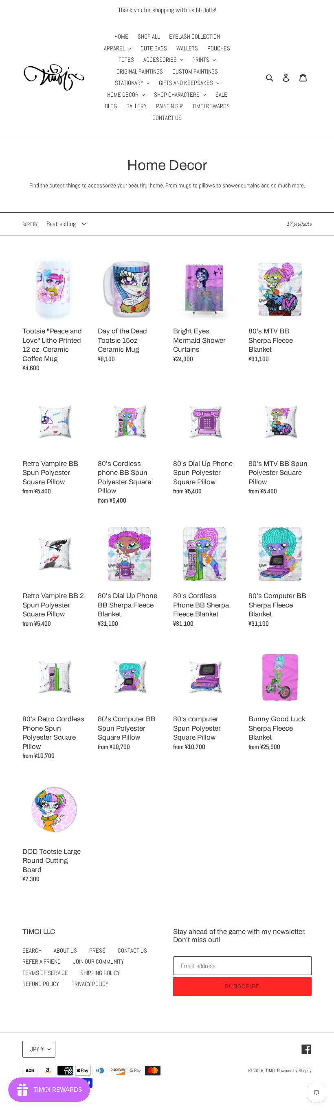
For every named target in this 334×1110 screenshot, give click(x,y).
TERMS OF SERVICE (45, 973)
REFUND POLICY (40, 984)
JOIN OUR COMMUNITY (98, 961)
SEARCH (32, 950)
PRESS (97, 950)
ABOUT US (65, 950)
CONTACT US (132, 950)
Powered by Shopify (294, 1070)
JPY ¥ (37, 1049)
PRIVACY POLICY (89, 984)
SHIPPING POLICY (100, 973)
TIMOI (271, 1070)
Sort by (30, 224)
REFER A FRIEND (41, 961)
